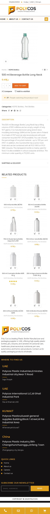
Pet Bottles (29, 107)
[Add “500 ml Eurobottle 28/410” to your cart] (11, 199)
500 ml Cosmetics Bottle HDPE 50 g (13, 274)
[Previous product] (42, 70)
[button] (46, 19)
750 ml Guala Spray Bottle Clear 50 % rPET (13, 240)
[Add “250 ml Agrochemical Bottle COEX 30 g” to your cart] (35, 268)
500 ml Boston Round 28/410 (36, 311)
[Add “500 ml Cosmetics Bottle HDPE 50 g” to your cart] (11, 268)
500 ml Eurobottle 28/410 (13, 205)
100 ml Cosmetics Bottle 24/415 (37, 206)
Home (4, 70)
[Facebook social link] (9, 110)
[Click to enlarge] (5, 61)
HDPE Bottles (14, 70)
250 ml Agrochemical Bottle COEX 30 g (37, 274)
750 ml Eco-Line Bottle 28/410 (37, 239)
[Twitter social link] (11, 110)
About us (13, 19)
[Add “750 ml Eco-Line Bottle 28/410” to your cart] (35, 234)
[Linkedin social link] (17, 110)
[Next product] (47, 70)
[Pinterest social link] (14, 110)
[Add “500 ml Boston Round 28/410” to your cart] (35, 306)
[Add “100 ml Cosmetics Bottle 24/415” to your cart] (35, 199)
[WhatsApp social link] (20, 110)
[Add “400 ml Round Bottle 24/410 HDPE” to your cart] (11, 306)
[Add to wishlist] (15, 199)
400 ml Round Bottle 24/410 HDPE (13, 312)
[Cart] (44, 510)
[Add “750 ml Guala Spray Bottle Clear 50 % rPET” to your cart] (11, 234)
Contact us (27, 19)
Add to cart (20, 86)
